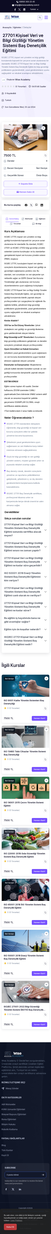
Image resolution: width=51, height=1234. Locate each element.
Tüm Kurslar (7, 1150)
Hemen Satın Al (26, 192)
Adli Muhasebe (8, 1104)
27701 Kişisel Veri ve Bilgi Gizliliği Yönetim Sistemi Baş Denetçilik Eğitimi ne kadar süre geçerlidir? (23, 562)
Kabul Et (10, 1227)
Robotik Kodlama (10, 1129)
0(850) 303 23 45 (27, 2)
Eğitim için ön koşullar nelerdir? (22, 629)
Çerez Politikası (16, 1221)
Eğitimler (17, 27)
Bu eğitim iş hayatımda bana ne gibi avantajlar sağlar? (22, 620)
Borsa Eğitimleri (9, 1119)
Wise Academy (22, 79)
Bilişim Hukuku (8, 1124)
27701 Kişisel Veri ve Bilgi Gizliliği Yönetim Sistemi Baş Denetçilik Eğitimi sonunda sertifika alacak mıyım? (23, 530)
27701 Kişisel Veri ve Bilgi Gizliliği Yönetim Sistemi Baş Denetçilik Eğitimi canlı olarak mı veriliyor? (23, 592)
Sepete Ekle (26, 184)
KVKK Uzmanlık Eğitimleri (13, 1109)
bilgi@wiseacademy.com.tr (26, 5)
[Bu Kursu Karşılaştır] (45, 155)
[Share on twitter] (31, 205)
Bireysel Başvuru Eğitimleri (14, 1114)
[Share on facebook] (26, 205)
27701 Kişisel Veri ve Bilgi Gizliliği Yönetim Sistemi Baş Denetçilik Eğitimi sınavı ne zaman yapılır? (23, 547)
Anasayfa (7, 27)
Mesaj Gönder (12, 1088)
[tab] (12, 219)
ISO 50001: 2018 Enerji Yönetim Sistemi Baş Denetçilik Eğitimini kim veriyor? (22, 577)
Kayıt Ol (5, 1155)
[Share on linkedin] (41, 205)
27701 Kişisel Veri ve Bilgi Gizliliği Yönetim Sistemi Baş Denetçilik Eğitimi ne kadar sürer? (23, 607)
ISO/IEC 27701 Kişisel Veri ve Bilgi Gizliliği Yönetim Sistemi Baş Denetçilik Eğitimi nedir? (23, 641)
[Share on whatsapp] (36, 205)
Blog (4, 1145)
